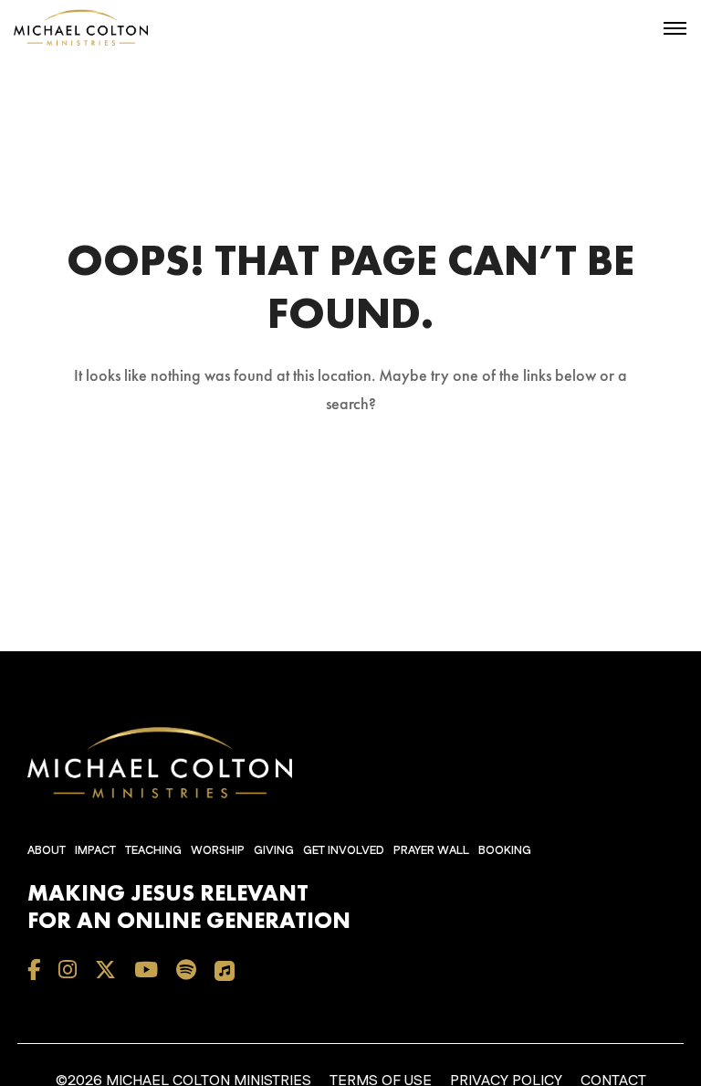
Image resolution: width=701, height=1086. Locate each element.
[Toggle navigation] (675, 28)
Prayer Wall (431, 850)
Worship (218, 850)
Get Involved (343, 850)
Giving (274, 850)
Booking (504, 850)
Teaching (153, 850)
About (46, 850)
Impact (95, 850)
